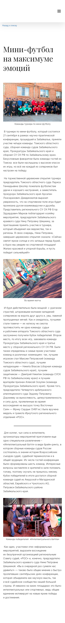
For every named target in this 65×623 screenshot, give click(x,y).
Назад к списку (9, 25)
